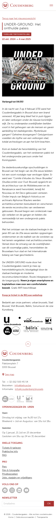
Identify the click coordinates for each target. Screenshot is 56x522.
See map (9, 374)
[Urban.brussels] (20, 399)
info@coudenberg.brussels (29, 389)
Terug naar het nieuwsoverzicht (19, 18)
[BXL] (8, 399)
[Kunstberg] (29, 399)
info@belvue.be (23, 385)
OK (49, 503)
